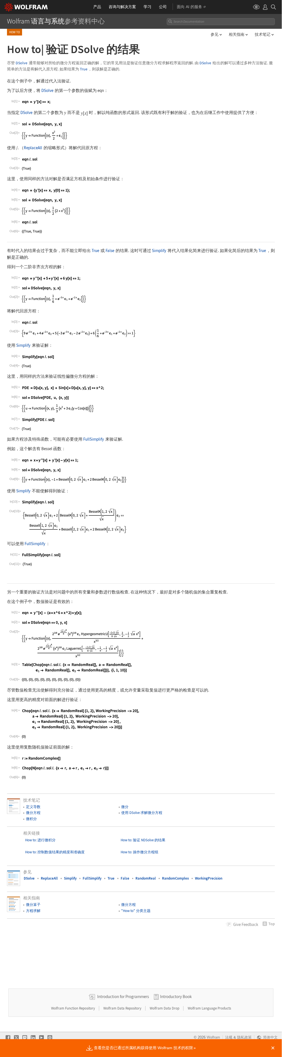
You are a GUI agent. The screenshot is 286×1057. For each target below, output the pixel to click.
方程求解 (33, 910)
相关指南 (236, 34)
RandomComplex (175, 878)
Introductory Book (176, 996)
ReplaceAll (33, 147)
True (83, 69)
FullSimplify (93, 439)
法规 (228, 1037)
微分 (124, 806)
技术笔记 (262, 34)
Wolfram (213, 1037)
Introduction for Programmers (123, 996)
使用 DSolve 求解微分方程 (141, 812)
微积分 (31, 818)
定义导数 (33, 806)
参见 (214, 34)
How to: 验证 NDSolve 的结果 (143, 840)
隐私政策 (244, 1037)
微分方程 (33, 812)
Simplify (159, 250)
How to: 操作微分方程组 (139, 852)
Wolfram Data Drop (165, 1008)
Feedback (245, 924)
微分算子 (33, 904)
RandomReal (145, 878)
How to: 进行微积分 (40, 840)
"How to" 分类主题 (136, 910)
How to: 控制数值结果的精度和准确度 (55, 852)
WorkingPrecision (208, 878)
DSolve (21, 63)
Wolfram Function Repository (73, 1008)
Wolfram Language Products (209, 1008)
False (110, 250)
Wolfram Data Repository (122, 1008)
